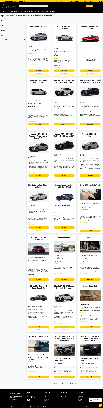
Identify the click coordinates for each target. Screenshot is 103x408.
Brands (21, 11)
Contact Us (80, 396)
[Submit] (20, 6)
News (79, 400)
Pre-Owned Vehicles (31, 397)
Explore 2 (90, 178)
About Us (48, 11)
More (53, 11)
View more (30, 53)
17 (70, 383)
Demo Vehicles (30, 396)
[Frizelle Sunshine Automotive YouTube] (99, 1)
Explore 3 (38, 230)
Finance (31, 11)
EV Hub (11, 11)
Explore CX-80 (90, 127)
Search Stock (4, 11)
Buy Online (46, 399)
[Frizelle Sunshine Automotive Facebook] (96, 1)
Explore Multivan (38, 127)
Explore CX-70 (64, 178)
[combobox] (33, 6)
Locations (86, 1)
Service (36, 11)
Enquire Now (38, 70)
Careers (42, 11)
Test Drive (46, 402)
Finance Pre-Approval (48, 397)
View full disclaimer (32, 64)
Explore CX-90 (38, 178)
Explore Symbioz (90, 73)
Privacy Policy (81, 402)
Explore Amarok (64, 73)
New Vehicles (30, 395)
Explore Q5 (38, 329)
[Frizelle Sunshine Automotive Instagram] (98, 1)
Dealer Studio (91, 406)
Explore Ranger (90, 329)
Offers (25, 11)
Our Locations (81, 397)
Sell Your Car (89, 6)
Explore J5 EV (38, 73)
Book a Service (97, 6)
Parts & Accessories (65, 397)
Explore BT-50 (64, 127)
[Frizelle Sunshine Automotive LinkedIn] (101, 1)
